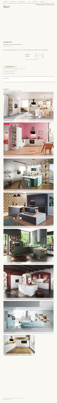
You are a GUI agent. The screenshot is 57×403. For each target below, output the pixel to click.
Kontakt (42, 1)
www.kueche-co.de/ (7, 46)
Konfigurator (21, 1)
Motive (29, 1)
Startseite (5, 1)
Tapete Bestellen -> (10, 66)
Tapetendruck (13, 1)
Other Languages (8, 5)
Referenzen (35, 1)
